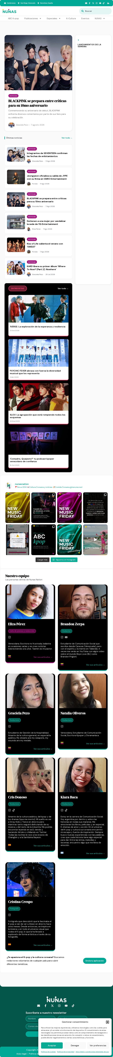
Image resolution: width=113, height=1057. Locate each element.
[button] (107, 1022)
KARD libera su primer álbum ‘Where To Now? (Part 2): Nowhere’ (46, 268)
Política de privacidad (65, 1052)
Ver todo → (67, 138)
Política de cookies (48, 1052)
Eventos (85, 18)
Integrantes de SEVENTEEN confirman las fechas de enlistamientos (47, 155)
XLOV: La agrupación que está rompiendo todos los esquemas (37, 416)
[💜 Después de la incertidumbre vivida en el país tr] (95, 507)
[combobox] (95, 11)
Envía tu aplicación (95, 960)
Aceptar (52, 1045)
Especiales (52, 18)
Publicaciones (31, 18)
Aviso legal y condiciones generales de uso (92, 1052)
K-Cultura (71, 18)
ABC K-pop (13, 18)
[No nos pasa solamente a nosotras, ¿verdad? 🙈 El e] (17, 539)
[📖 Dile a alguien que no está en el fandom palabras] (43, 539)
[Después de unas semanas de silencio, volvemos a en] (69, 507)
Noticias (13, 96)
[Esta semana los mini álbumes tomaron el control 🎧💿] (69, 539)
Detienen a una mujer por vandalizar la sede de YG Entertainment (46, 223)
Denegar (75, 1045)
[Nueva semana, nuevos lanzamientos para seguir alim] (17, 507)
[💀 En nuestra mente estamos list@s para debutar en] (95, 539)
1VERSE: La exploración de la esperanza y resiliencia (37, 326)
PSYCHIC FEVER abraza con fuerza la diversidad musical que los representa (35, 372)
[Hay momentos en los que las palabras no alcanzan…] (43, 507)
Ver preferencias (98, 1045)
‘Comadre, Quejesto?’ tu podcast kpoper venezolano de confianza (32, 460)
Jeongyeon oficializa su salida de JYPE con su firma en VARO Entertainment (47, 177)
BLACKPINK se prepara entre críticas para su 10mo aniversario (37, 103)
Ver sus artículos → (43, 657)
